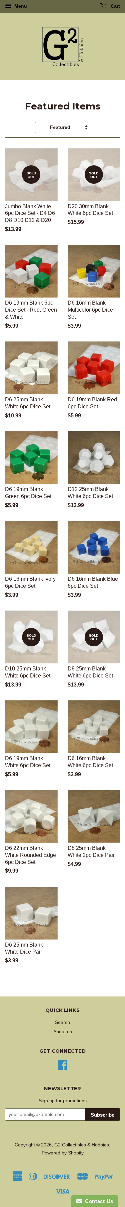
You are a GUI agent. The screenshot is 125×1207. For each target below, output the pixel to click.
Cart (114, 6)
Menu (20, 6)
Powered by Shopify (63, 1152)
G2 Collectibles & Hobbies (81, 1144)
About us (62, 1031)
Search (62, 1022)
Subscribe (102, 1115)
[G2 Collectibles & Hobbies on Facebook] (63, 1064)
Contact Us (97, 1201)
